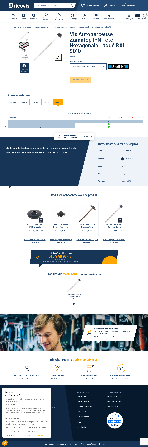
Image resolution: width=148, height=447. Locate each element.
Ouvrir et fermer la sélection (88, 67)
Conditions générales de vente (67, 444)
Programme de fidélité (88, 444)
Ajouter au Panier (80, 80)
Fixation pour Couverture (41, 27)
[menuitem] (90, 5)
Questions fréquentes (115, 401)
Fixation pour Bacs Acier (59, 27)
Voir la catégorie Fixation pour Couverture (34, 241)
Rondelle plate (81, 427)
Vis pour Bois (81, 396)
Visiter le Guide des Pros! (104, 337)
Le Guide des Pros (113, 406)
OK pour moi (43, 435)
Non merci (10, 435)
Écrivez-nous (60, 260)
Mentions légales (48, 444)
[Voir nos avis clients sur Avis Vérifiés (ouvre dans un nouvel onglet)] (122, 420)
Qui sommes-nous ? (114, 396)
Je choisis (26, 435)
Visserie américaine (84, 406)
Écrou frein (80, 422)
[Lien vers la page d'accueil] (19, 5)
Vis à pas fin (81, 411)
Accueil (13, 27)
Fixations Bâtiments (24, 27)
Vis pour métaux (82, 401)
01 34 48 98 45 (60, 256)
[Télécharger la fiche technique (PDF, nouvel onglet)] (24, 68)
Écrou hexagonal (82, 417)
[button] (5, 443)
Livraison (102, 444)
